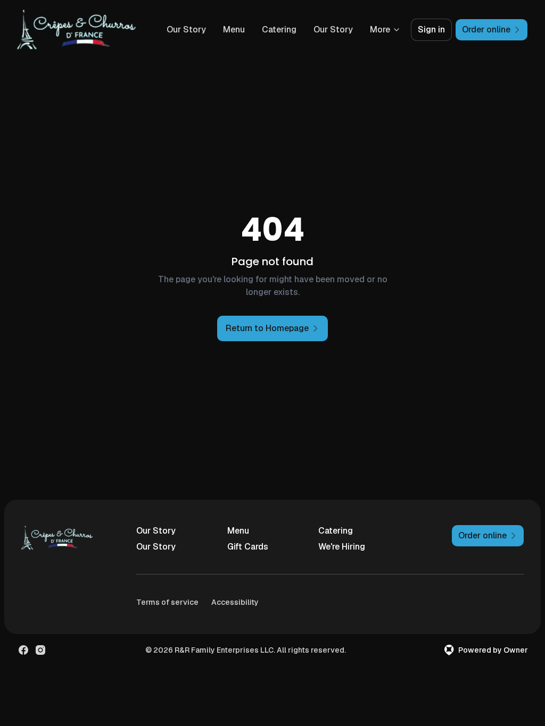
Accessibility (235, 602)
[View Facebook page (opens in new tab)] (23, 650)
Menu (234, 29)
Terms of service (167, 602)
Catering (279, 29)
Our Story (186, 29)
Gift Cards (247, 546)
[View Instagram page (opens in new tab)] (40, 650)
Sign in (431, 29)
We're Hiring (341, 546)
